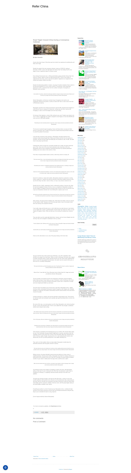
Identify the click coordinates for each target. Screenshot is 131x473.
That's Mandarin (86, 215)
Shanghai (81, 206)
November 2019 (81, 194)
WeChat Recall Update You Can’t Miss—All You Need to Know (91, 272)
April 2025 (80, 162)
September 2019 (81, 197)
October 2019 (80, 196)
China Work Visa (85, 207)
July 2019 (80, 200)
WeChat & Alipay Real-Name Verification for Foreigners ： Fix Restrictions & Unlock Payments (89, 62)
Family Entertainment (89, 212)
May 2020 (80, 185)
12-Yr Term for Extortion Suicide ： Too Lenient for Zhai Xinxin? (90, 82)
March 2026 (80, 145)
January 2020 (80, 191)
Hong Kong (90, 214)
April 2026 (80, 143)
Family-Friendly (93, 206)
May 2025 (80, 160)
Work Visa (92, 209)
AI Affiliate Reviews (83, 230)
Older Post (72, 456)
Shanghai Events (93, 207)
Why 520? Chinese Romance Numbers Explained (89, 41)
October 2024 (80, 171)
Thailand (84, 209)
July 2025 (80, 157)
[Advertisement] (65, 23)
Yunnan (88, 209)
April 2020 (80, 186)
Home (54, 456)
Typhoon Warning (81, 216)
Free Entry (86, 211)
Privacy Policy (82, 231)
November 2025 (81, 151)
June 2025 (80, 159)
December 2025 (81, 149)
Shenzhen (80, 209)
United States (89, 216)
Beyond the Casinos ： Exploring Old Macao (89, 118)
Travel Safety (94, 215)
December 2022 (81, 183)
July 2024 (80, 176)
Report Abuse (81, 267)
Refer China (40, 6)
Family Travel (80, 211)
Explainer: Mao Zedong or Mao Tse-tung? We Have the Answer (90, 127)
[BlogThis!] (43, 412)
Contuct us (61, 469)
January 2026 (80, 148)
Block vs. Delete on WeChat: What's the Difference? (89, 282)
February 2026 (81, 146)
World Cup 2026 (93, 211)
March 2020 (80, 188)
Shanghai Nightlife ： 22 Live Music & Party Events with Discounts (90, 100)
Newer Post (35, 456)
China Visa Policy (83, 219)
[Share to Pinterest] (47, 412)
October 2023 (80, 182)
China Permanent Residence (90, 210)
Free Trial (85, 214)
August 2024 (80, 174)
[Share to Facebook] (46, 412)
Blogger (70, 469)
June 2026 (80, 140)
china (86, 206)
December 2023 (81, 180)
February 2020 (81, 189)
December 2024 (81, 168)
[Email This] (42, 412)
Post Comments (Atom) (43, 458)
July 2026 (80, 139)
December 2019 (81, 192)
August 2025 (80, 156)
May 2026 (80, 142)
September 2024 (81, 172)
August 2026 (80, 137)
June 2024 (80, 177)
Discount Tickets (81, 212)
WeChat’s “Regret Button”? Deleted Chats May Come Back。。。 (90, 72)
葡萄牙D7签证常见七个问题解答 (85, 289)
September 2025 (81, 154)
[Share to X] (44, 412)
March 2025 (80, 163)
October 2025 (80, 152)
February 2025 (81, 165)
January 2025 (80, 166)
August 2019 (80, 199)
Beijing (79, 207)
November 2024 (81, 169)
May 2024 (80, 179)
